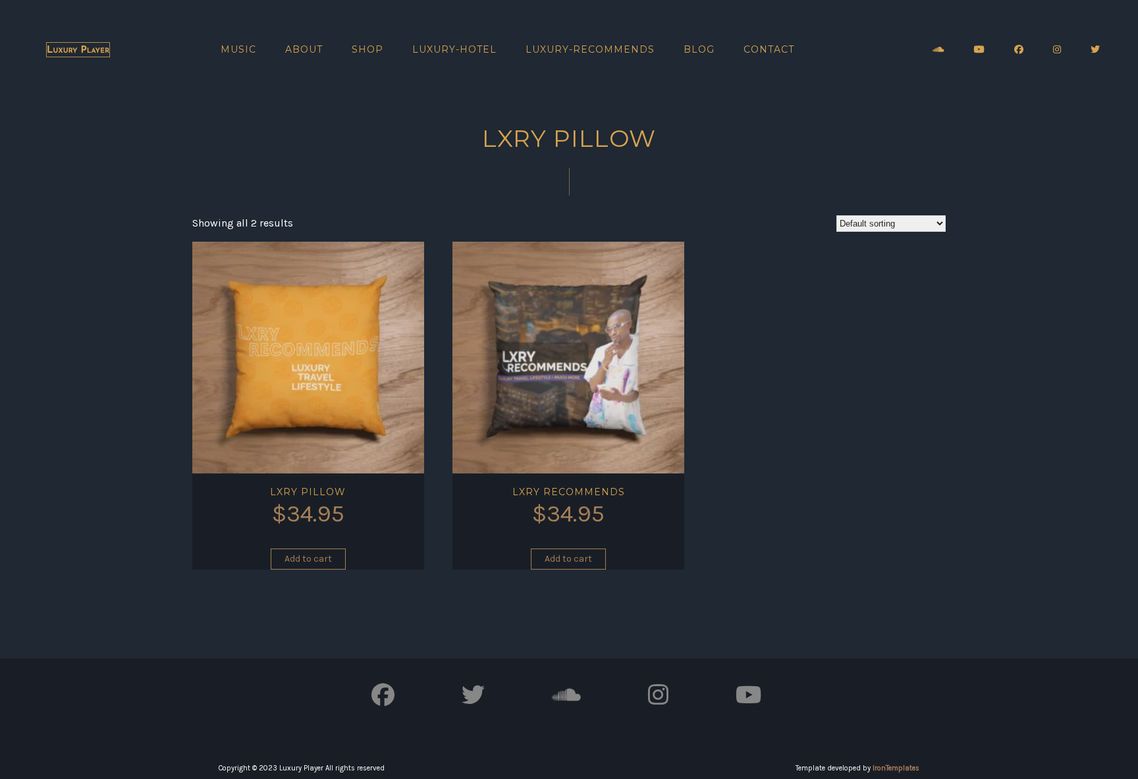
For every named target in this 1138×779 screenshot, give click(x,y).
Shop (367, 49)
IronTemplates (896, 768)
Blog (699, 49)
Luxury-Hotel (454, 49)
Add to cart (308, 558)
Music (238, 49)
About (304, 49)
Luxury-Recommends (590, 49)
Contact (769, 49)
